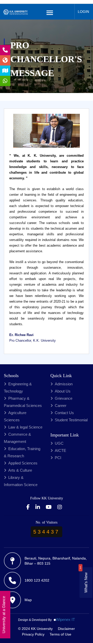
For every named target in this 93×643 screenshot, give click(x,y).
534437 (46, 532)
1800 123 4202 (37, 580)
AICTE (60, 450)
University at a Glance (4, 614)
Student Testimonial (71, 420)
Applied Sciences (22, 463)
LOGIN (83, 12)
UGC (59, 443)
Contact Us (64, 413)
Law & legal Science (25, 427)
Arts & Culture (20, 470)
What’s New (86, 583)
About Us (63, 391)
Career (60, 405)
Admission (64, 384)
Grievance (63, 398)
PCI (58, 457)
